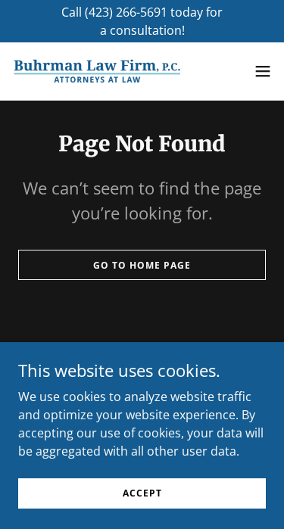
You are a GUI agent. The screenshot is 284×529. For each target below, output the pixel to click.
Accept (142, 493)
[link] (97, 71)
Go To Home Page (142, 265)
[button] (263, 71)
